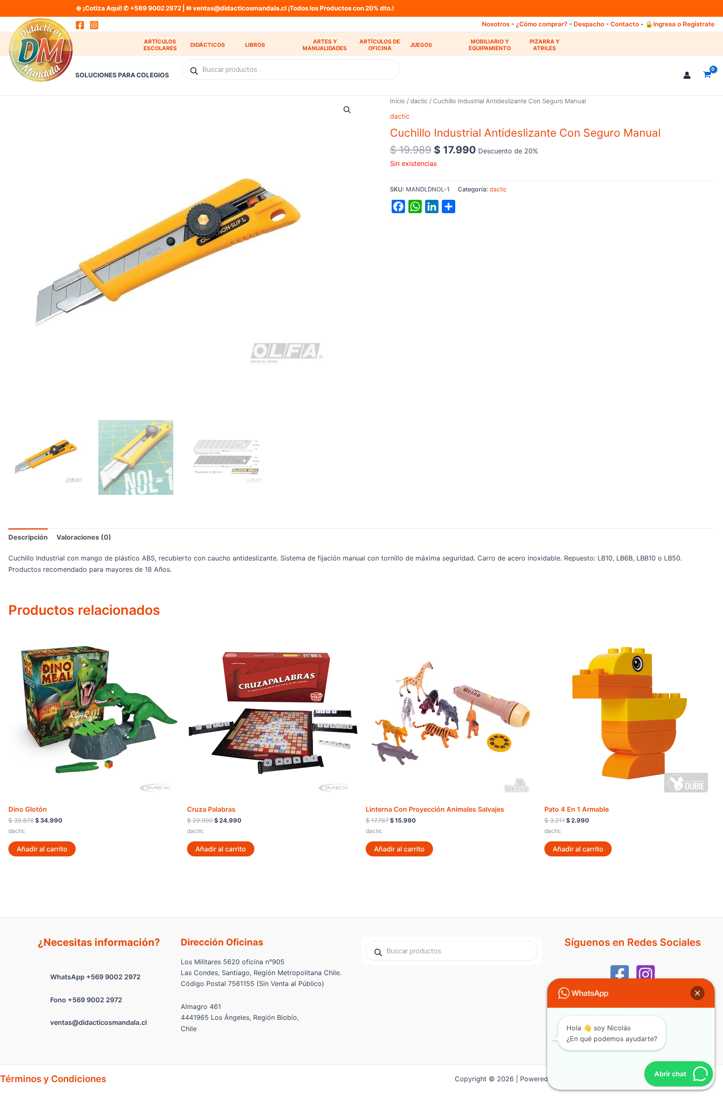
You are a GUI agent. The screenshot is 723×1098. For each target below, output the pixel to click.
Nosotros (496, 24)
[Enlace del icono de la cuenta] (687, 75)
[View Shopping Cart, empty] (707, 75)
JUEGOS (421, 44)
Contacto (624, 24)
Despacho (589, 24)
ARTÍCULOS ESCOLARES (160, 44)
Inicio (397, 101)
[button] (347, 109)
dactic (419, 101)
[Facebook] (619, 974)
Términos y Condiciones (53, 1078)
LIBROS (255, 44)
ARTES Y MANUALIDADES (325, 44)
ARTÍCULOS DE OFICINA (379, 44)
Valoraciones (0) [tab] (83, 537)
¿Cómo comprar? (541, 24)
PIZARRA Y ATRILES (544, 44)
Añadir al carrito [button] (42, 849)
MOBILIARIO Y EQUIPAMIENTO (490, 44)
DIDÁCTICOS (207, 44)
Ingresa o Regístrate (684, 24)
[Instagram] (94, 25)
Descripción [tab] (28, 537)
